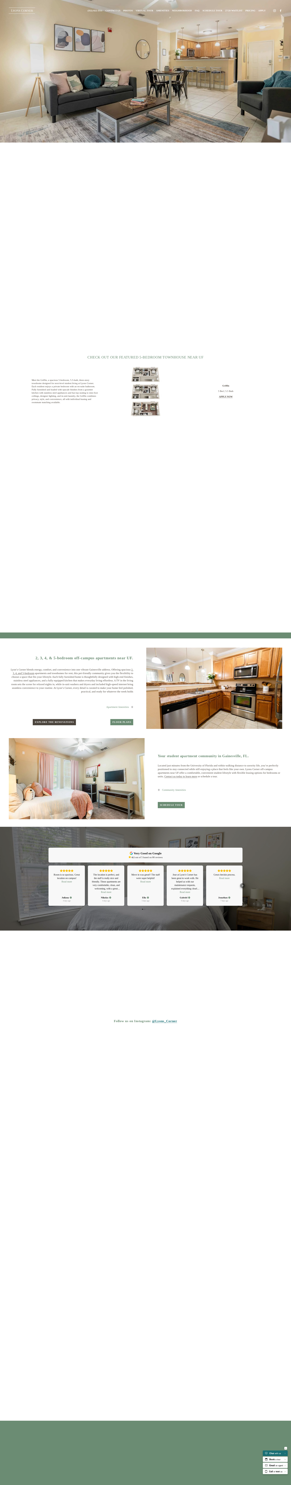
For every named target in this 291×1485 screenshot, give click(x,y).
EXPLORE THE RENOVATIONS (54, 722)
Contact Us (112, 10)
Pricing (250, 10)
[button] (48, 885)
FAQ (197, 10)
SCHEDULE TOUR (171, 805)
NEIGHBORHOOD (182, 10)
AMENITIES (162, 10)
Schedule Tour (212, 10)
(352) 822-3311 (95, 10)
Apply (262, 10)
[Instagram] (274, 10)
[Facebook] (280, 10)
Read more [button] (67, 881)
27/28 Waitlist (233, 10)
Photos (128, 10)
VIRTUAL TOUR (144, 10)
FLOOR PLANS (121, 722)
